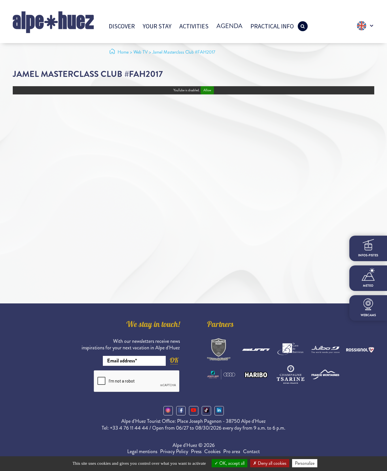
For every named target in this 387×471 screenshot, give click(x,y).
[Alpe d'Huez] (53, 21)
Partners (220, 325)
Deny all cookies (271, 463)
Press (196, 451)
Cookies (212, 451)
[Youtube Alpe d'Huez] (193, 410)
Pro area (231, 451)
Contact (251, 451)
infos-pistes (368, 255)
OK (174, 360)
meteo (368, 286)
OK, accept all (231, 463)
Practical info (272, 26)
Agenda (229, 26)
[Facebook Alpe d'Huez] (181, 410)
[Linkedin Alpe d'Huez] (219, 410)
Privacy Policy (174, 451)
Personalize (304, 463)
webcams (368, 315)
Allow (207, 90)
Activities (194, 26)
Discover (122, 26)
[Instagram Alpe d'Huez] (168, 410)
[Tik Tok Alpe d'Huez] (206, 410)
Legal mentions (142, 451)
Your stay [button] (157, 26)
